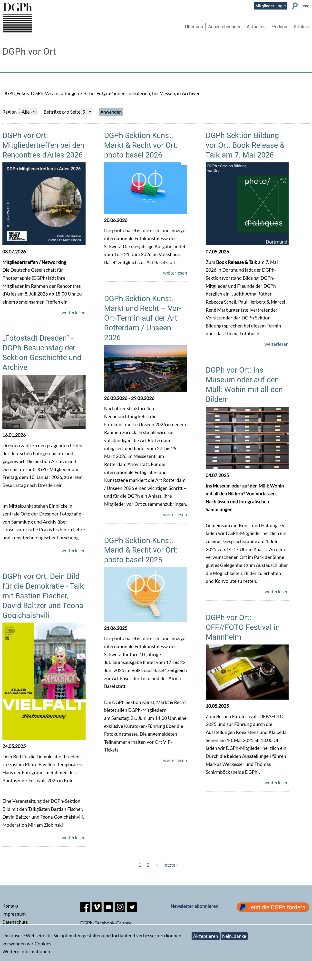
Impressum (14, 914)
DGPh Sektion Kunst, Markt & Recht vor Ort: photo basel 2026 (141, 145)
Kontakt (302, 27)
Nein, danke (234, 936)
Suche (295, 6)
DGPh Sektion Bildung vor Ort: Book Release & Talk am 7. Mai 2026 (245, 145)
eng (306, 5)
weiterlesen (73, 312)
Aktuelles (256, 27)
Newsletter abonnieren (194, 906)
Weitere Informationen (26, 951)
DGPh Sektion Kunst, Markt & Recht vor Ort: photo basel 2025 (141, 550)
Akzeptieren (205, 936)
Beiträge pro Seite (62, 112)
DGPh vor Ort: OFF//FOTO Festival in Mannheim (243, 627)
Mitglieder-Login (270, 5)
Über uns (194, 27)
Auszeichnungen (225, 27)
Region (9, 112)
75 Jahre (280, 27)
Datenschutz (15, 922)
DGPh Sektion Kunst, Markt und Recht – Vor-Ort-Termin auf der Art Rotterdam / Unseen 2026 (142, 318)
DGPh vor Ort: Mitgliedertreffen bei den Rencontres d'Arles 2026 (43, 145)
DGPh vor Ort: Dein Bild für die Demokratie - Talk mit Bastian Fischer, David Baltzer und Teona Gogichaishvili (43, 596)
